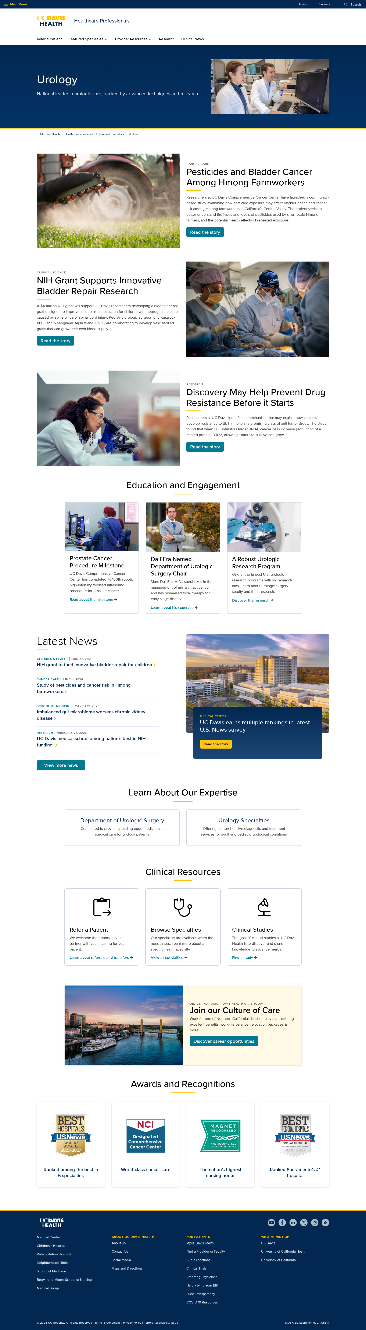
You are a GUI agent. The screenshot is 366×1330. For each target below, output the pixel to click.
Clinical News (192, 39)
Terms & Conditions (108, 1322)
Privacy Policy (132, 1322)
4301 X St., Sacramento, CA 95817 (306, 1322)
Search (352, 4)
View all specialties (169, 957)
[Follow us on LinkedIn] (291, 1222)
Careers (324, 4)
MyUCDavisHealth (200, 1242)
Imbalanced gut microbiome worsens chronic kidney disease (91, 714)
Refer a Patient (49, 39)
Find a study (244, 957)
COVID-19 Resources (202, 1302)
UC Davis (268, 1242)
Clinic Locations (198, 1259)
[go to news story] (257, 683)
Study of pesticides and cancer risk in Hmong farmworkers (84, 688)
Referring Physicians (201, 1276)
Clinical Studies (252, 929)
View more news (61, 765)
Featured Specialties (111, 134)
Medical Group (48, 1288)
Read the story (205, 232)
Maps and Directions (127, 1268)
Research (167, 39)
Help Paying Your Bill (202, 1285)
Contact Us (120, 1251)
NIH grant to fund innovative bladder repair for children (94, 664)
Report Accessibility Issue (161, 1322)
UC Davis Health (50, 134)
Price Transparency (200, 1293)
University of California (278, 1259)
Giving (304, 4)
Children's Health (52, 659)
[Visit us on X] (302, 1222)
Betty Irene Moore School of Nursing (64, 1279)
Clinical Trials (196, 1268)
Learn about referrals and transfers (101, 957)
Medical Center (213, 716)
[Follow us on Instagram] (313, 1222)
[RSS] (323, 1222)
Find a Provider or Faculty (205, 1251)
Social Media (121, 1259)
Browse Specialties (176, 929)
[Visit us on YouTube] (271, 1222)
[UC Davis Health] (52, 1222)
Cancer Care (48, 679)
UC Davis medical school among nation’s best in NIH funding (91, 741)
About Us (119, 1242)
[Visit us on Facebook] (280, 1222)
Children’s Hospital (51, 1245)
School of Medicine (54, 706)
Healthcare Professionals (79, 134)
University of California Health (283, 1251)
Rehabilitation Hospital (54, 1254)
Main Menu (15, 4)
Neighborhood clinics (53, 1262)
